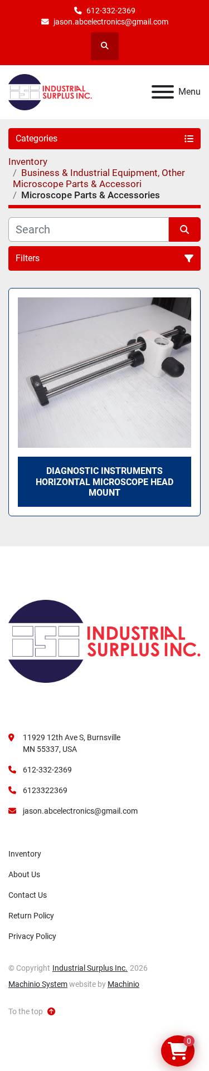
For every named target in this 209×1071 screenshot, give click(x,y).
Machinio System (37, 984)
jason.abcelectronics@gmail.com (111, 21)
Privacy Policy (32, 936)
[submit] (185, 229)
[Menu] (163, 92)
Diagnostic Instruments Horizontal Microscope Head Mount (104, 481)
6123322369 (45, 790)
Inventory (24, 853)
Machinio (123, 984)
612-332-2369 (110, 10)
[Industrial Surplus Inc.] (104, 640)
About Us (24, 874)
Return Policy (31, 915)
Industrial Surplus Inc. (90, 968)
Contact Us (27, 895)
